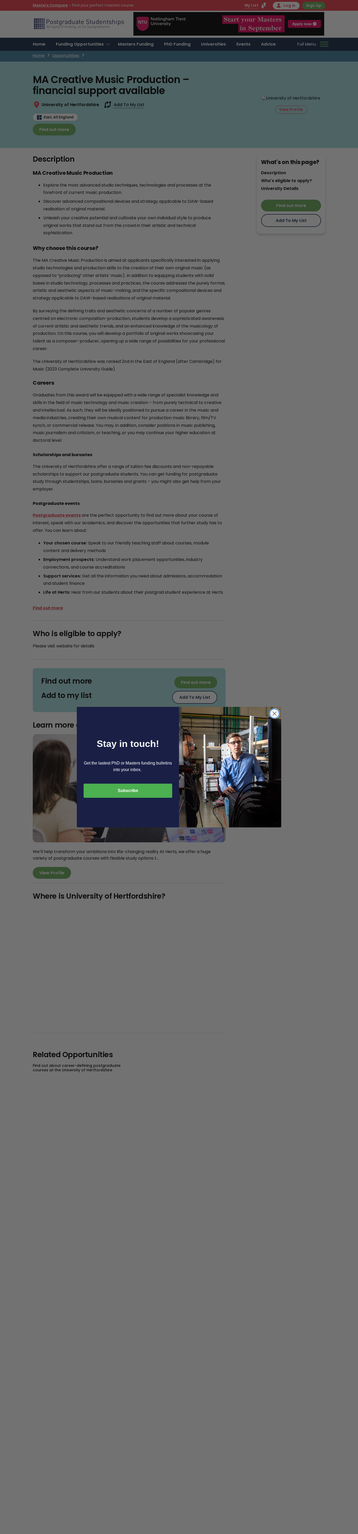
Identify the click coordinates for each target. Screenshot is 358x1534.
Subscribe (128, 790)
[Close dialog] (274, 713)
